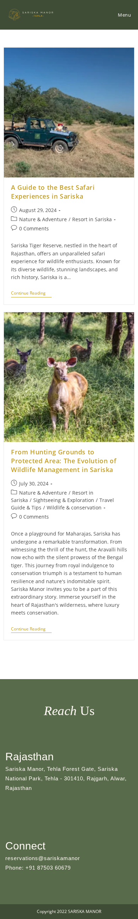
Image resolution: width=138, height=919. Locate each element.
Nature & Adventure (43, 219)
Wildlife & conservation (74, 507)
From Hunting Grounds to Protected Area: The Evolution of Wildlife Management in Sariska (63, 461)
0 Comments (34, 228)
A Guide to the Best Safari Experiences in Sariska (53, 191)
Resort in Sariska (92, 219)
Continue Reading (31, 294)
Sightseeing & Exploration (63, 500)
